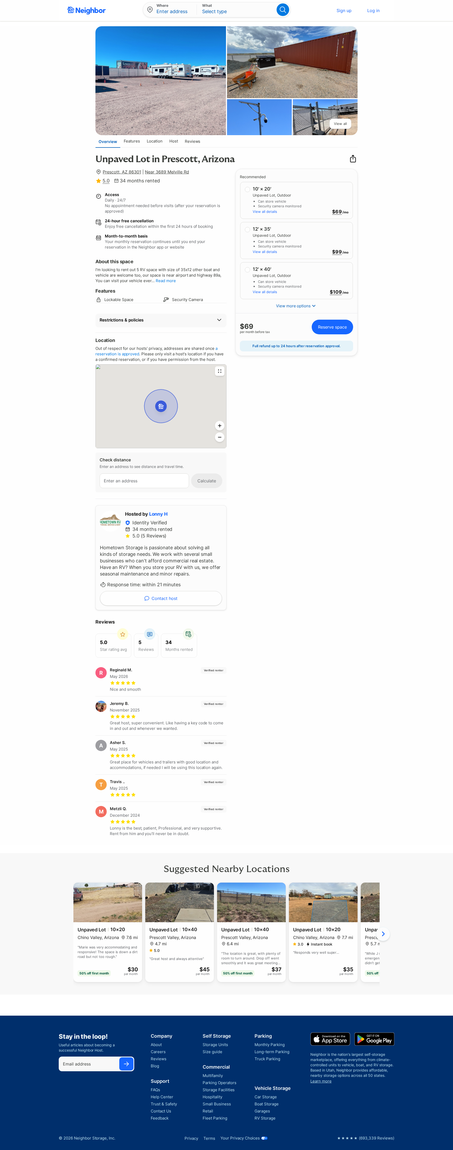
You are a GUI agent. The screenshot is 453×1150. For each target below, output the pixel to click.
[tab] (107, 141)
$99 (337, 252)
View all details (265, 211)
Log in (373, 10)
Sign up (344, 10)
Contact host (164, 598)
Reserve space (332, 327)
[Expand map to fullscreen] (219, 371)
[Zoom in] (219, 425)
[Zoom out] (219, 437)
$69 (337, 212)
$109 (336, 292)
